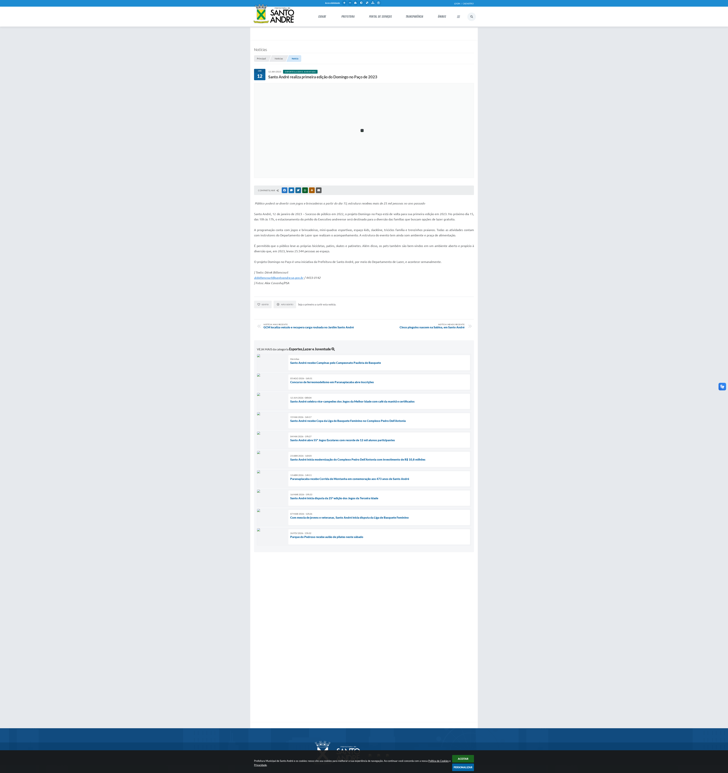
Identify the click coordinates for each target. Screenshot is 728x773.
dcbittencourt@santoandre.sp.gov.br (278, 277)
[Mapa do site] (372, 2)
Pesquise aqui (471, 17)
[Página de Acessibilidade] (378, 2)
